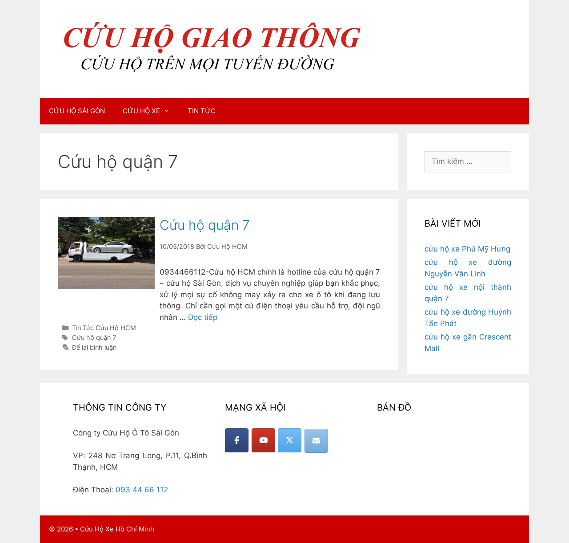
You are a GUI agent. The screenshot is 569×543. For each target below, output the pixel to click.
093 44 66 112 (142, 489)
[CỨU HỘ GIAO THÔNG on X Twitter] (289, 440)
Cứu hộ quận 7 (205, 225)
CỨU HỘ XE (141, 111)
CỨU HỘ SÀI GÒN (77, 111)
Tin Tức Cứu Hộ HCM (104, 327)
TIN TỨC (202, 111)
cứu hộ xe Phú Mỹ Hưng (467, 248)
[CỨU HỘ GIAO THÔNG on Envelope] (316, 441)
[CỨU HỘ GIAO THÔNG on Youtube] (263, 440)
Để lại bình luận (94, 347)
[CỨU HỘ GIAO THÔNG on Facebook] (236, 440)
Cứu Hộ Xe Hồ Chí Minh (117, 529)
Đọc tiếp (202, 317)
